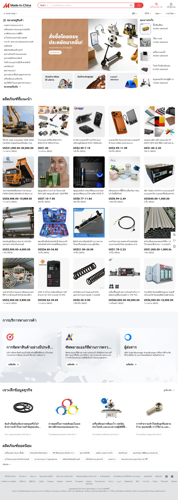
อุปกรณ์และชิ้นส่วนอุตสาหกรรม (17, 74)
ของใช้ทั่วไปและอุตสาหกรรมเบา (17, 82)
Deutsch (69, 481)
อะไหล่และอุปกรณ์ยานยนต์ (15, 37)
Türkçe (155, 481)
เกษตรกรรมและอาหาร (13, 25)
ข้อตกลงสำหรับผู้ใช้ (46, 476)
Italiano (89, 481)
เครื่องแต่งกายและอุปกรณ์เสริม (17, 29)
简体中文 (23, 481)
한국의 (110, 481)
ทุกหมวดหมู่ (10, 13)
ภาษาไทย (145, 481)
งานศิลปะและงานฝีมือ (13, 33)
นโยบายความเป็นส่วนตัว (64, 476)
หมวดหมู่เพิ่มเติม (11, 86)
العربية (119, 481)
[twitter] (172, 476)
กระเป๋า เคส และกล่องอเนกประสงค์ (18, 41)
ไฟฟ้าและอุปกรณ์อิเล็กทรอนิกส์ (17, 62)
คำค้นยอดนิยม (105, 476)
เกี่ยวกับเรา (23, 476)
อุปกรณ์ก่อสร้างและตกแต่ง (15, 54)
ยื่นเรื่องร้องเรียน (10, 476)
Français (50, 481)
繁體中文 (32, 481)
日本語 (41, 481)
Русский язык (100, 481)
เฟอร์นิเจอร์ (9, 66)
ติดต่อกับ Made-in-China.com (86, 476)
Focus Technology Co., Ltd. (91, 489)
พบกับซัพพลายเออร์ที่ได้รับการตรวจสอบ (126, 476)
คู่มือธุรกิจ (158, 476)
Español (60, 481)
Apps (157, 13)
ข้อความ (33, 476)
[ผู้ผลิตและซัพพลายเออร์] (17, 5)
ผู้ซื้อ (133, 13)
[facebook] (166, 476)
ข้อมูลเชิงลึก (148, 476)
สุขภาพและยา (10, 70)
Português (79, 481)
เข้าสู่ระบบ (171, 7)
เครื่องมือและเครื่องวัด (13, 78)
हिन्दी (137, 481)
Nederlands (128, 481)
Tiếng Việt (164, 481)
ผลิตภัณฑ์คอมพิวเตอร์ (13, 50)
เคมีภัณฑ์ (8, 46)
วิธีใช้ (147, 13)
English (13, 481)
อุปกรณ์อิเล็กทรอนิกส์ (13, 58)
